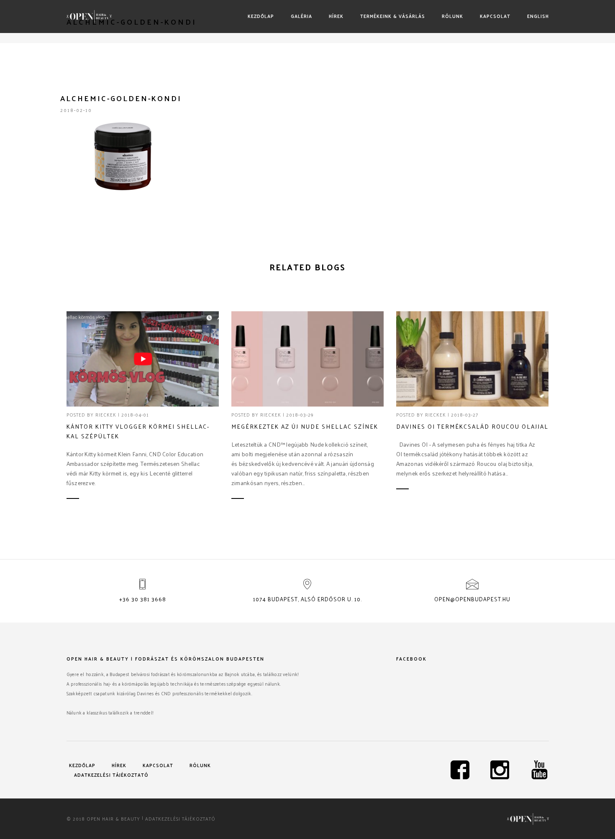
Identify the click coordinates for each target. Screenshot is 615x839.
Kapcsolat (495, 16)
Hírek (336, 16)
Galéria (301, 16)
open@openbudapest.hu (472, 599)
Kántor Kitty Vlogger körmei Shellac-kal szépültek (138, 431)
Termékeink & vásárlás (392, 16)
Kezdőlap (261, 16)
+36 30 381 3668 (142, 599)
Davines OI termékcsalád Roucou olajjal (472, 426)
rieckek (105, 414)
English (538, 16)
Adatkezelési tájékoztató (111, 774)
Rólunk (452, 16)
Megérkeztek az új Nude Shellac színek (304, 426)
